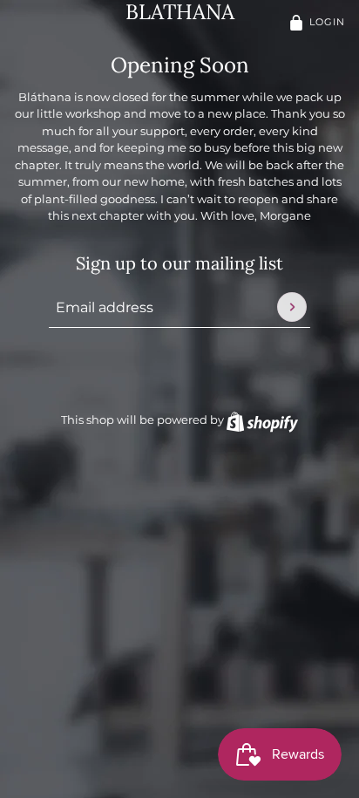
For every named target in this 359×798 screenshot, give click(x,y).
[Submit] (292, 307)
